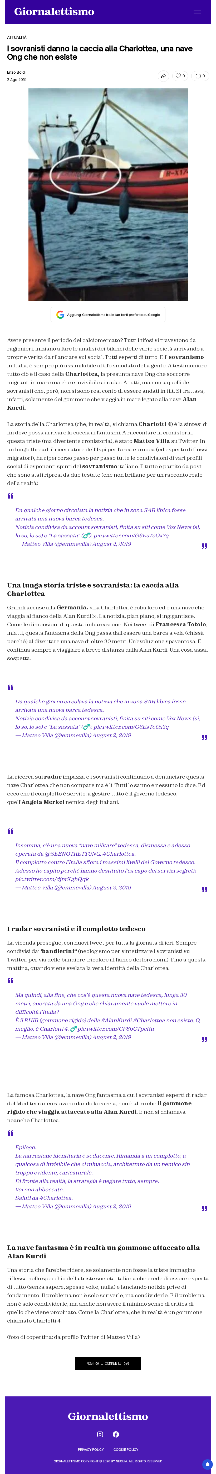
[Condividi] (163, 76)
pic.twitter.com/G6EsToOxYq (131, 535)
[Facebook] (116, 1434)
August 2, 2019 (111, 544)
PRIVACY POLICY (91, 1450)
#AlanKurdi (116, 1020)
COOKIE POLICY (126, 1450)
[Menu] (197, 12)
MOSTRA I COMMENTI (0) (108, 1363)
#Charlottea (118, 853)
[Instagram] (100, 1434)
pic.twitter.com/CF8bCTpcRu (115, 1028)
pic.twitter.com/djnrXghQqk (52, 879)
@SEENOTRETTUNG (72, 853)
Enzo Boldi (16, 72)
